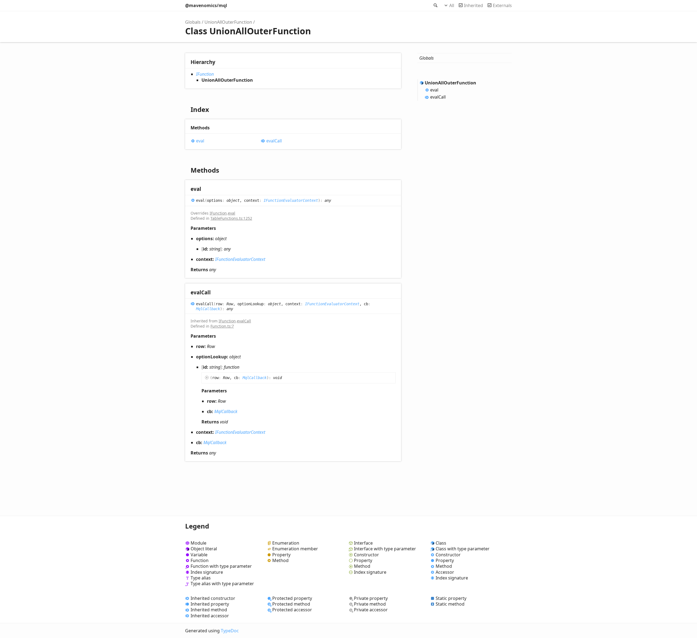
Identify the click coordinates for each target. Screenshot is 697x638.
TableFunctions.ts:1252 (231, 218)
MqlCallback (208, 309)
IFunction (205, 74)
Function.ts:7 (222, 326)
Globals (193, 22)
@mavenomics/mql (206, 5)
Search (435, 5)
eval (200, 141)
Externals (502, 5)
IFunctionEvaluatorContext (291, 200)
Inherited (473, 5)
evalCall (274, 141)
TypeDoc (230, 631)
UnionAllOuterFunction (228, 22)
